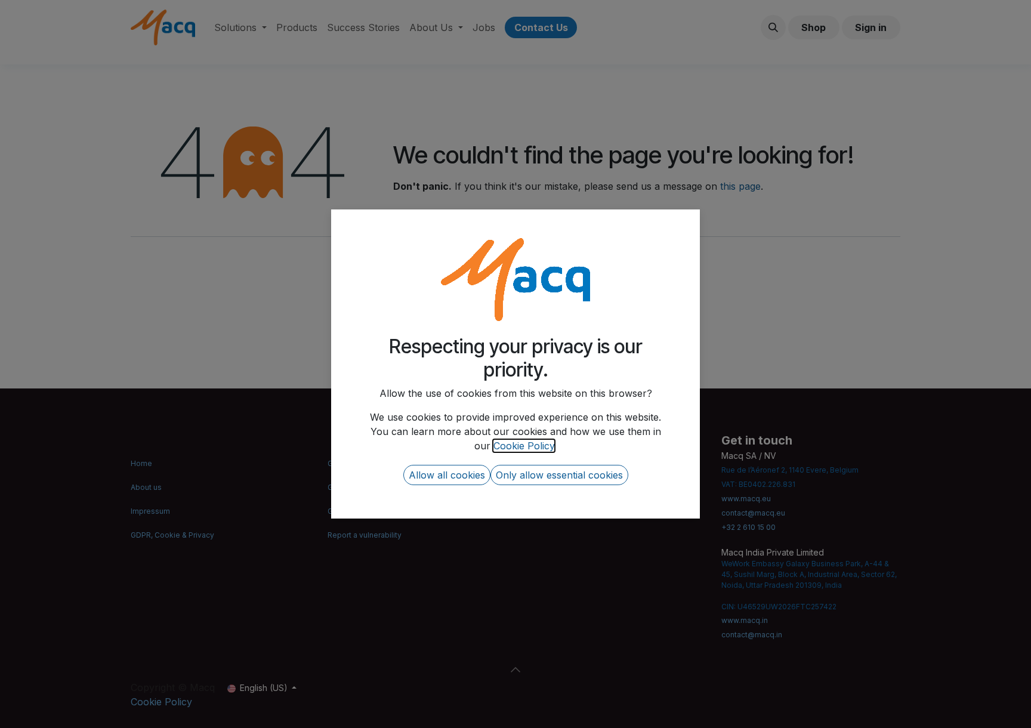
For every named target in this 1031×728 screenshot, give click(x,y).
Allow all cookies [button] (447, 475)
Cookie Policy (523, 446)
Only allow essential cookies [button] (559, 475)
